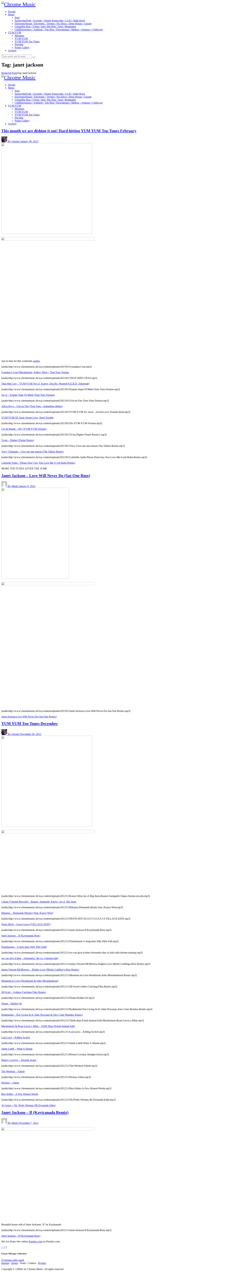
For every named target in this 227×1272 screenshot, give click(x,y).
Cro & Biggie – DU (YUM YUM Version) (23, 428)
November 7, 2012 (28, 1123)
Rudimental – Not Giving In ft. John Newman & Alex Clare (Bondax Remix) (42, 1014)
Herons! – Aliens (10, 1082)
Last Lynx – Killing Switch (15, 1037)
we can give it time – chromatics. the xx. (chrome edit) (29, 958)
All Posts (12, 73)
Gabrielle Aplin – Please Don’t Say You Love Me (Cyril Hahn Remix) (38, 462)
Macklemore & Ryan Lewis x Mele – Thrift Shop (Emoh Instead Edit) (38, 1026)
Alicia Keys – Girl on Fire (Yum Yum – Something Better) (31, 406)
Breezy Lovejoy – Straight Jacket (18, 1060)
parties (36, 361)
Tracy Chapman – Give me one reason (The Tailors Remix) (32, 451)
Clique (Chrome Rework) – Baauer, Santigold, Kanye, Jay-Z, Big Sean (38, 901)
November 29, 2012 (30, 734)
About (14, 1263)
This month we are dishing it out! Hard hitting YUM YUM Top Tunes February (68, 131)
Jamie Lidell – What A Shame (17, 1048)
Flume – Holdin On (11, 1003)
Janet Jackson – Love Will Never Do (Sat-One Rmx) (45, 475)
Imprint (5, 1263)
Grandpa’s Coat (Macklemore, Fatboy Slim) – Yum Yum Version (35, 372)
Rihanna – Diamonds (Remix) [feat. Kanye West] (27, 913)
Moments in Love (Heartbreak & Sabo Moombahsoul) (29, 980)
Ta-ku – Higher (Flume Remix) (17, 440)
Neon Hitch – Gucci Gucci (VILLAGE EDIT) (26, 924)
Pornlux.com (35, 1241)
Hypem (42, 1263)
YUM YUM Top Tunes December (29, 723)
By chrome (14, 141)
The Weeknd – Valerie (13, 1071)
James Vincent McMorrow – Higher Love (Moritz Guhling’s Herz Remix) (40, 969)
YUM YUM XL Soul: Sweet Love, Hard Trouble (27, 417)
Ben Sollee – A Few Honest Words (19, 1094)
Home (4, 73)
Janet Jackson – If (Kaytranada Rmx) (20, 935)
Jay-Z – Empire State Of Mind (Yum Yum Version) (28, 395)
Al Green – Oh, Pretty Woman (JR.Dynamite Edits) (28, 1105)
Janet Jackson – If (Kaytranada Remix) (34, 1112)
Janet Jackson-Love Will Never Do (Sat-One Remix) (29, 716)
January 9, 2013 (27, 486)
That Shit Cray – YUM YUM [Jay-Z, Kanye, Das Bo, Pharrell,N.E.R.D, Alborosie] (45, 383)
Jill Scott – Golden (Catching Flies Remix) (23, 992)
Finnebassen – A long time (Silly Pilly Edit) (24, 947)
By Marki (13, 486)
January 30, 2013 (29, 141)
